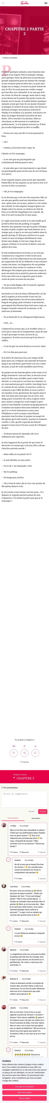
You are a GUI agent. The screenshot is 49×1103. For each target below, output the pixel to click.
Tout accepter (24, 1098)
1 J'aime (14, 921)
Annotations (36, 818)
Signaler (25, 762)
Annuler (31, 811)
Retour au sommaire (10, 58)
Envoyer (43, 811)
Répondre (25, 852)
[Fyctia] (24, 3)
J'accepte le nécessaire (24, 1087)
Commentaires (13, 818)
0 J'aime (14, 852)
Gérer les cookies (24, 1092)
